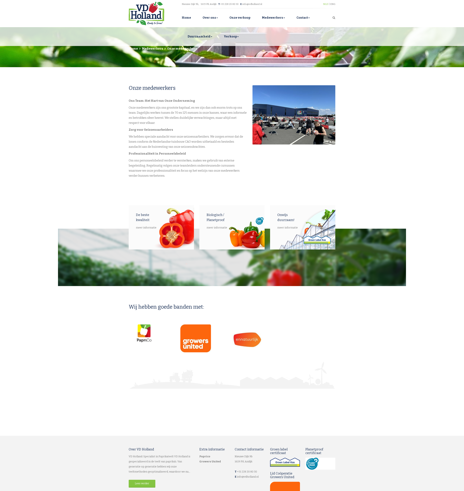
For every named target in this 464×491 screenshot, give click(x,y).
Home (186, 17)
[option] (293, 114)
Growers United (210, 461)
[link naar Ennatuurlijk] (258, 339)
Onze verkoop (239, 17)
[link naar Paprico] (154, 333)
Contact (302, 17)
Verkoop (230, 36)
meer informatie (146, 227)
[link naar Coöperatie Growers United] (206, 338)
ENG (332, 4)
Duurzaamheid (199, 36)
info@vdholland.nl (252, 4)
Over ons (209, 17)
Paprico (204, 456)
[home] (146, 13)
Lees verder (142, 483)
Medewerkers (272, 17)
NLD (326, 4)
